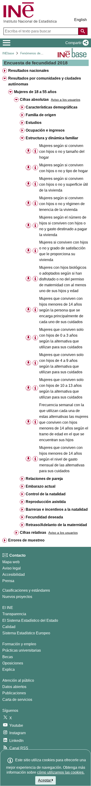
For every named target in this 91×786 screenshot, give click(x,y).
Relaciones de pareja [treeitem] (44, 479)
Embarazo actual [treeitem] (40, 486)
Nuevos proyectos (17, 597)
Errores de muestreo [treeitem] (26, 540)
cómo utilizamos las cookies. (60, 772)
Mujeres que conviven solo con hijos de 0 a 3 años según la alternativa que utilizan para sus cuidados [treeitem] (61, 338)
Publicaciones (14, 693)
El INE (7, 608)
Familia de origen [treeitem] (41, 115)
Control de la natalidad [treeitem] (46, 494)
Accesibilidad (13, 574)
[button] (76, 43)
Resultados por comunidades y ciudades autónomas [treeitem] (44, 81)
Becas (7, 657)
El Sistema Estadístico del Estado (30, 620)
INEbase (8, 53)
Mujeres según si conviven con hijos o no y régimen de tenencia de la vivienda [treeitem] (62, 204)
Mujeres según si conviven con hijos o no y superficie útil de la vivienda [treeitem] (63, 184)
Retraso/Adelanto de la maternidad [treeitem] (56, 525)
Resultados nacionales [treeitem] (28, 71)
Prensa (8, 581)
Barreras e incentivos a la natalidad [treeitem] (57, 509)
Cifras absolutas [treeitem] (34, 99)
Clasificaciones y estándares (26, 590)
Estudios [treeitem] (34, 123)
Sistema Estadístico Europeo (26, 633)
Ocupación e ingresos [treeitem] (45, 130)
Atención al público (18, 680)
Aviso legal (11, 568)
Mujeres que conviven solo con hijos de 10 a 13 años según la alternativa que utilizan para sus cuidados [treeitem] (61, 388)
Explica (8, 669)
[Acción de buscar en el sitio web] (83, 31)
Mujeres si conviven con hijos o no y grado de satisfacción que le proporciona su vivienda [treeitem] (63, 251)
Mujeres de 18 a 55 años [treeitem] (35, 92)
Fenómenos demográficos (37, 53)
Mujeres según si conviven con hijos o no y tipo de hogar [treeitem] (63, 168)
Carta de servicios (17, 700)
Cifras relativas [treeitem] (33, 532)
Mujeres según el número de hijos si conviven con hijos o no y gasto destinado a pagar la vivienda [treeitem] (63, 226)
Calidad (8, 627)
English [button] (80, 20)
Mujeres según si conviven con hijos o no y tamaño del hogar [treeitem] (61, 151)
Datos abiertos (14, 687)
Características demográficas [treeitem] (51, 107)
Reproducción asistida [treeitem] (46, 502)
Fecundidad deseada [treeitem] (44, 517)
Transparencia (14, 614)
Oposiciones (12, 663)
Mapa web (11, 562)
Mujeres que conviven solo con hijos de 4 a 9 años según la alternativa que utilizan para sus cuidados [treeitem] (61, 363)
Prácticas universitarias (21, 650)
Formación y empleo (19, 644)
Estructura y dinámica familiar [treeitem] (52, 138)
